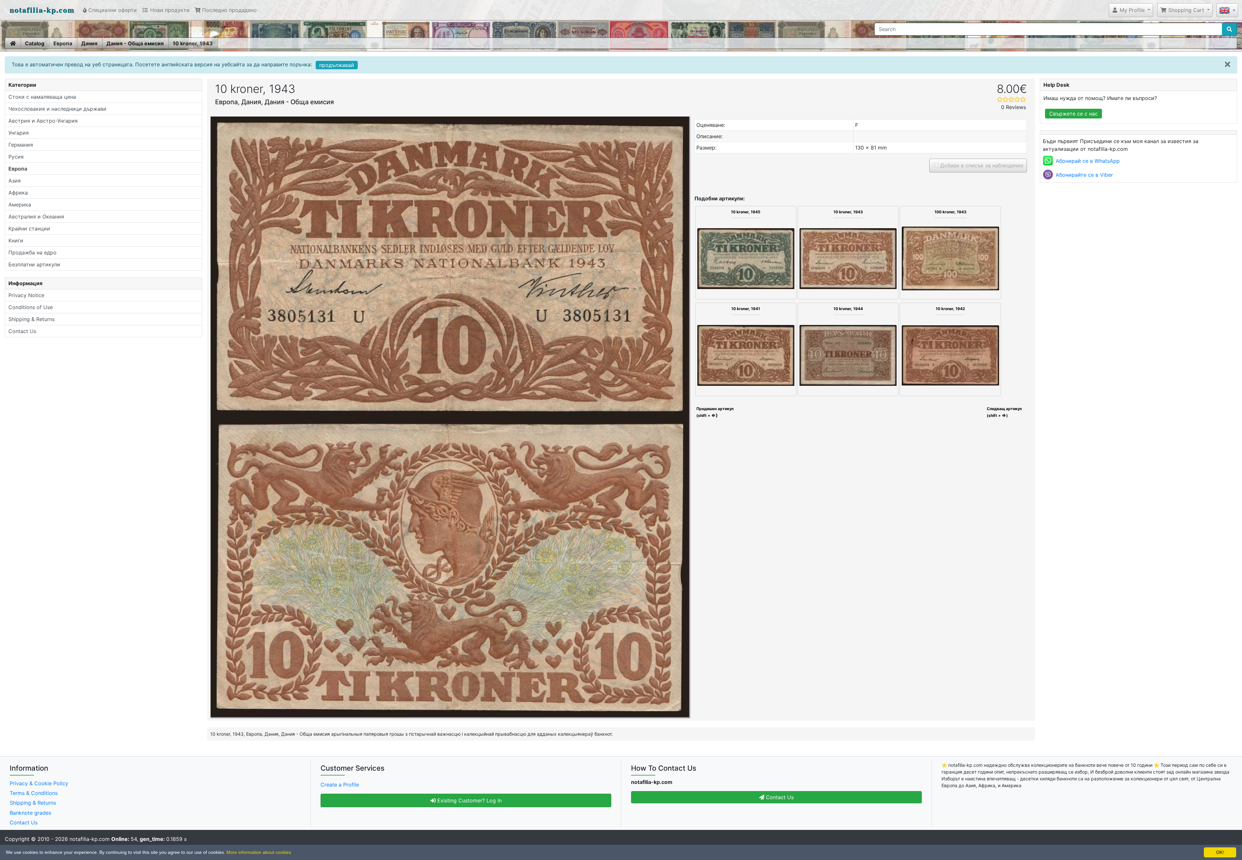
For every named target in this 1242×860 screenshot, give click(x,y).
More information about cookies (258, 852)
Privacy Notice (26, 295)
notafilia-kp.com (42, 10)
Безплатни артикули (34, 264)
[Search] (1229, 29)
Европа (62, 43)
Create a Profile (340, 784)
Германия (20, 144)
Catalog (34, 43)
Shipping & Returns (31, 319)
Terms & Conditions (34, 793)
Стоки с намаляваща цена (42, 97)
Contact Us (22, 331)
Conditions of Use (30, 307)
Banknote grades (30, 813)
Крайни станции (29, 228)
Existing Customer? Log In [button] (469, 800)
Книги (15, 240)
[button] (1131, 10)
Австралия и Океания (36, 216)
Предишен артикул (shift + (714, 412)
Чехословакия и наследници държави (57, 109)
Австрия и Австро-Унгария (43, 120)
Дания (89, 43)
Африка (18, 192)
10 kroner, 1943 (193, 43)
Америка (19, 204)
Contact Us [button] (779, 797)
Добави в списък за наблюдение (981, 165)
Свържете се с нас (1073, 113)
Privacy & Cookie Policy (39, 783)
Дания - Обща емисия (135, 43)
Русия (16, 156)
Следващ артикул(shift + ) (1004, 412)
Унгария (18, 132)
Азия (14, 180)
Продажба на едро (32, 252)
